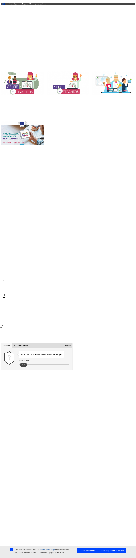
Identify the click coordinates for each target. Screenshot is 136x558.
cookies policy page (47, 550)
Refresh (68, 345)
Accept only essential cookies (111, 551)
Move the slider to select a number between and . (41, 354)
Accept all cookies (87, 551)
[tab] (6, 345)
